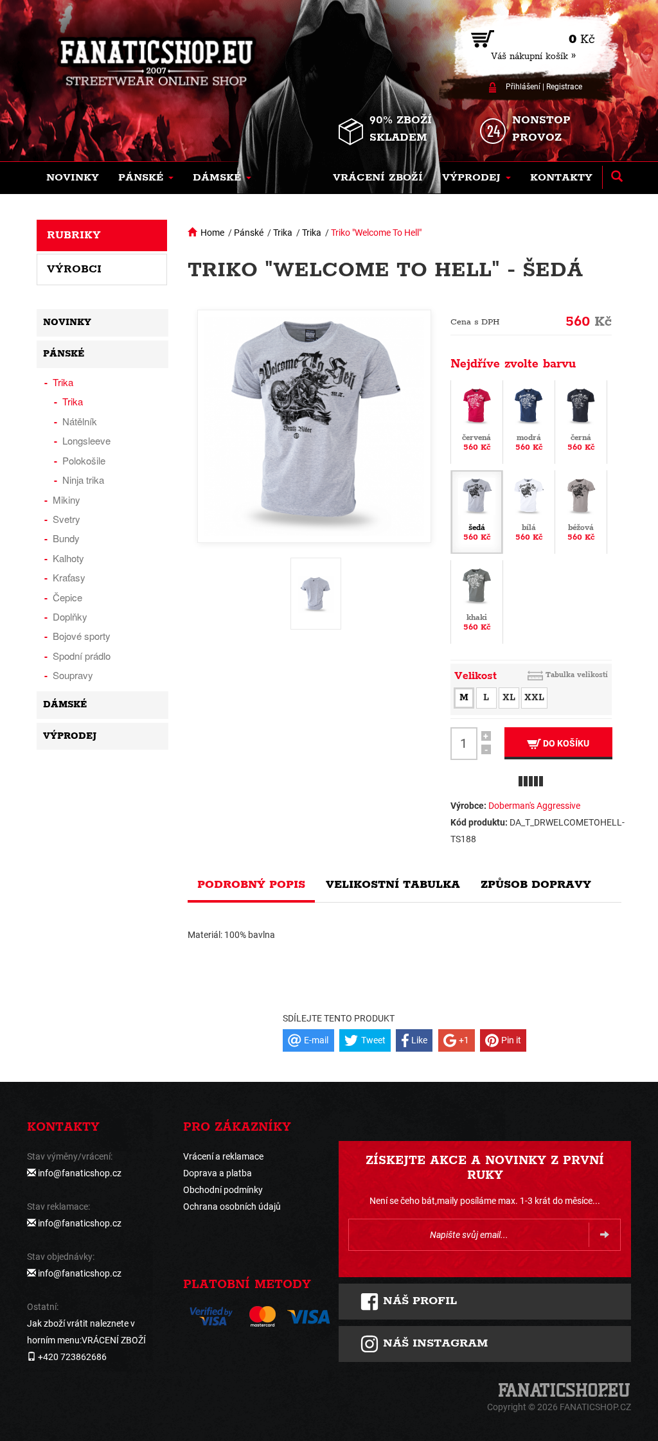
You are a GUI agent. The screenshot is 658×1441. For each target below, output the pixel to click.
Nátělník (79, 421)
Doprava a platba (217, 1173)
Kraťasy (69, 577)
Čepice (67, 597)
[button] (146, 178)
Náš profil (418, 1301)
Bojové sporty (82, 635)
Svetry (66, 519)
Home (212, 232)
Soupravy (73, 675)
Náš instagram (433, 1343)
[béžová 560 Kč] (581, 511)
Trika (282, 232)
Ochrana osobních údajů (232, 1206)
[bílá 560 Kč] (529, 511)
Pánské (248, 232)
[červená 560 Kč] (476, 421)
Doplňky (70, 616)
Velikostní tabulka (393, 885)
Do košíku (565, 743)
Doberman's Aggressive (534, 805)
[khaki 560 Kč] (476, 601)
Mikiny (66, 499)
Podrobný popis (251, 885)
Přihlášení (523, 86)
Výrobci (74, 269)
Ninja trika (83, 479)
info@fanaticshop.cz (79, 1173)
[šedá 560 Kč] (476, 511)
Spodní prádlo (82, 655)
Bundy (66, 538)
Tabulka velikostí (577, 675)
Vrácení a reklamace (223, 1156)
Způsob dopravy (536, 885)
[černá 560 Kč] (581, 421)
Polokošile (83, 460)
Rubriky (74, 235)
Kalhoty (68, 558)
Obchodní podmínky (223, 1190)
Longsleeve (86, 440)
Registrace (564, 86)
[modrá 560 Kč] (529, 421)
